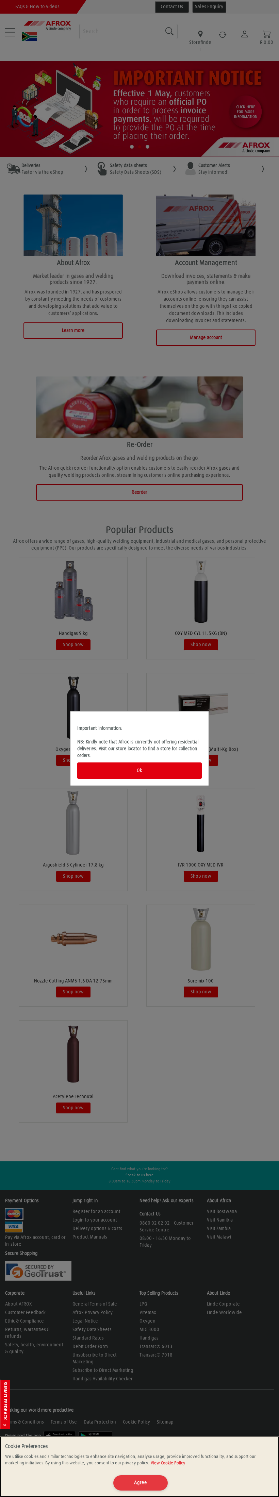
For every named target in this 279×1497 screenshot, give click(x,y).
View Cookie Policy (168, 1463)
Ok (139, 770)
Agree (140, 1482)
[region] (139, 1466)
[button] (5, 1404)
